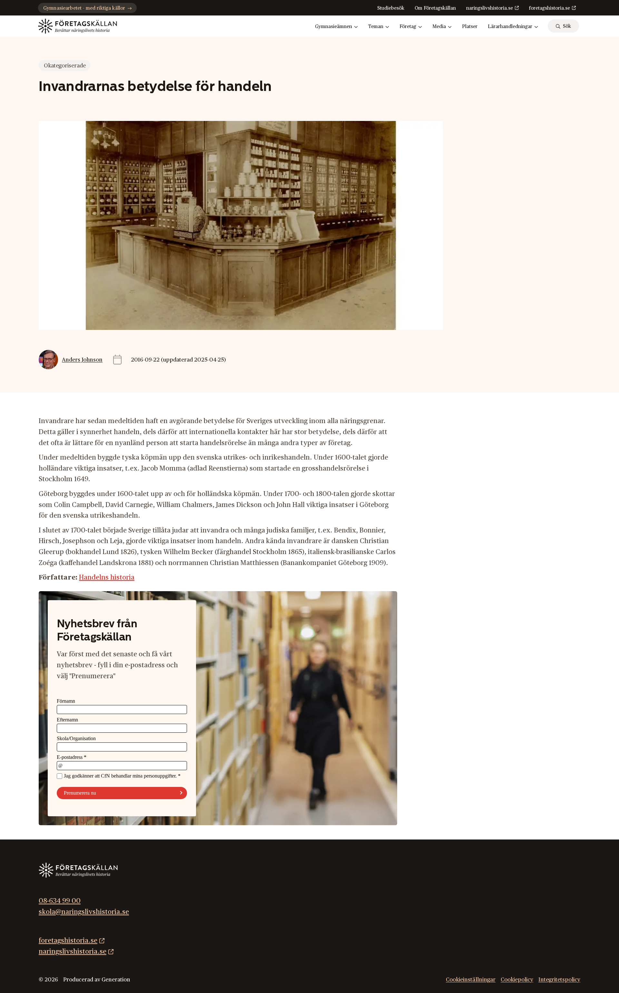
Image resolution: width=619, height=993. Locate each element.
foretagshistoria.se (549, 8)
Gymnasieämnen (333, 26)
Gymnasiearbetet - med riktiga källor (84, 8)
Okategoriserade (65, 65)
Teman (375, 26)
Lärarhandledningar (510, 26)
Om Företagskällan (435, 8)
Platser (469, 26)
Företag (407, 26)
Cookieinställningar (471, 979)
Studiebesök (390, 8)
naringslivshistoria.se (489, 8)
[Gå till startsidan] (77, 26)
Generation (116, 979)
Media (439, 26)
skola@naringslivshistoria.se (84, 912)
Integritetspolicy (559, 979)
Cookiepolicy (517, 979)
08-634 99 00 (60, 901)
